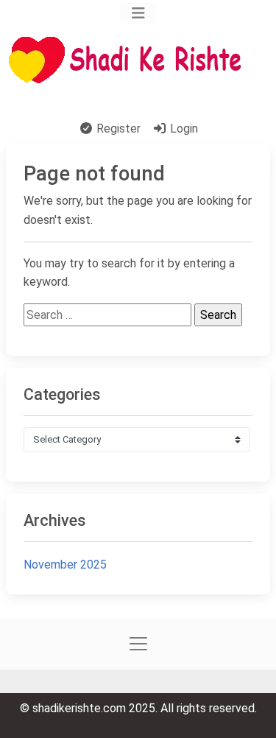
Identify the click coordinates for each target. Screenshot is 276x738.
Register (117, 129)
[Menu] (138, 13)
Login (182, 129)
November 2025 (65, 565)
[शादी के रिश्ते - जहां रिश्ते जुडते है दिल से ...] (129, 60)
